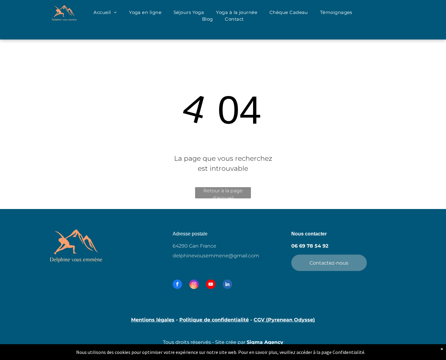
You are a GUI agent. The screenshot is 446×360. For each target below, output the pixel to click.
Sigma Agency (265, 342)
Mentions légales (152, 320)
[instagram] (194, 284)
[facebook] (177, 284)
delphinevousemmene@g (205, 256)
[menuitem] (105, 12)
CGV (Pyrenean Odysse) (284, 320)
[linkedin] (227, 284)
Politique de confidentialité (214, 320)
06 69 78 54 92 (309, 246)
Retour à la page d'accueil (223, 193)
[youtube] (210, 284)
